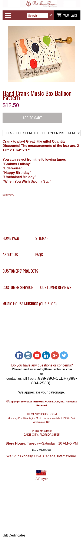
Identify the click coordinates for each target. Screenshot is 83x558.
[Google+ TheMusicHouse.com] (55, 355)
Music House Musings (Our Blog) (30, 303)
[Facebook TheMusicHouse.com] (19, 355)
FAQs (39, 254)
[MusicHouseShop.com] (41, 6)
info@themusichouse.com (54, 369)
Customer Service (18, 287)
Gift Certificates (14, 535)
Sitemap (42, 238)
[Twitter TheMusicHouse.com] (64, 355)
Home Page (11, 238)
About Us (10, 254)
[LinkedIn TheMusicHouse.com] (46, 355)
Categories (8, 15)
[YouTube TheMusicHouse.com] (37, 355)
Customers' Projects (20, 271)
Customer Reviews (56, 287)
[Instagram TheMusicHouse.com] (28, 355)
